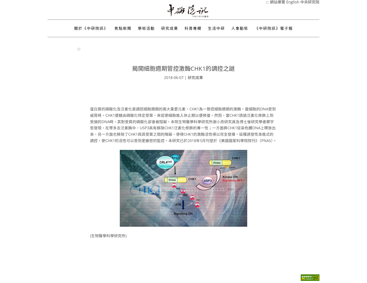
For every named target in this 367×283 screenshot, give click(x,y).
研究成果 (169, 28)
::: (78, 48)
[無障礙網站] (310, 280)
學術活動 (146, 28)
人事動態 (239, 28)
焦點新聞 (122, 28)
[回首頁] (188, 10)
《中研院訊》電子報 (274, 28)
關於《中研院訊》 (91, 28)
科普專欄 (193, 28)
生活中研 (216, 28)
